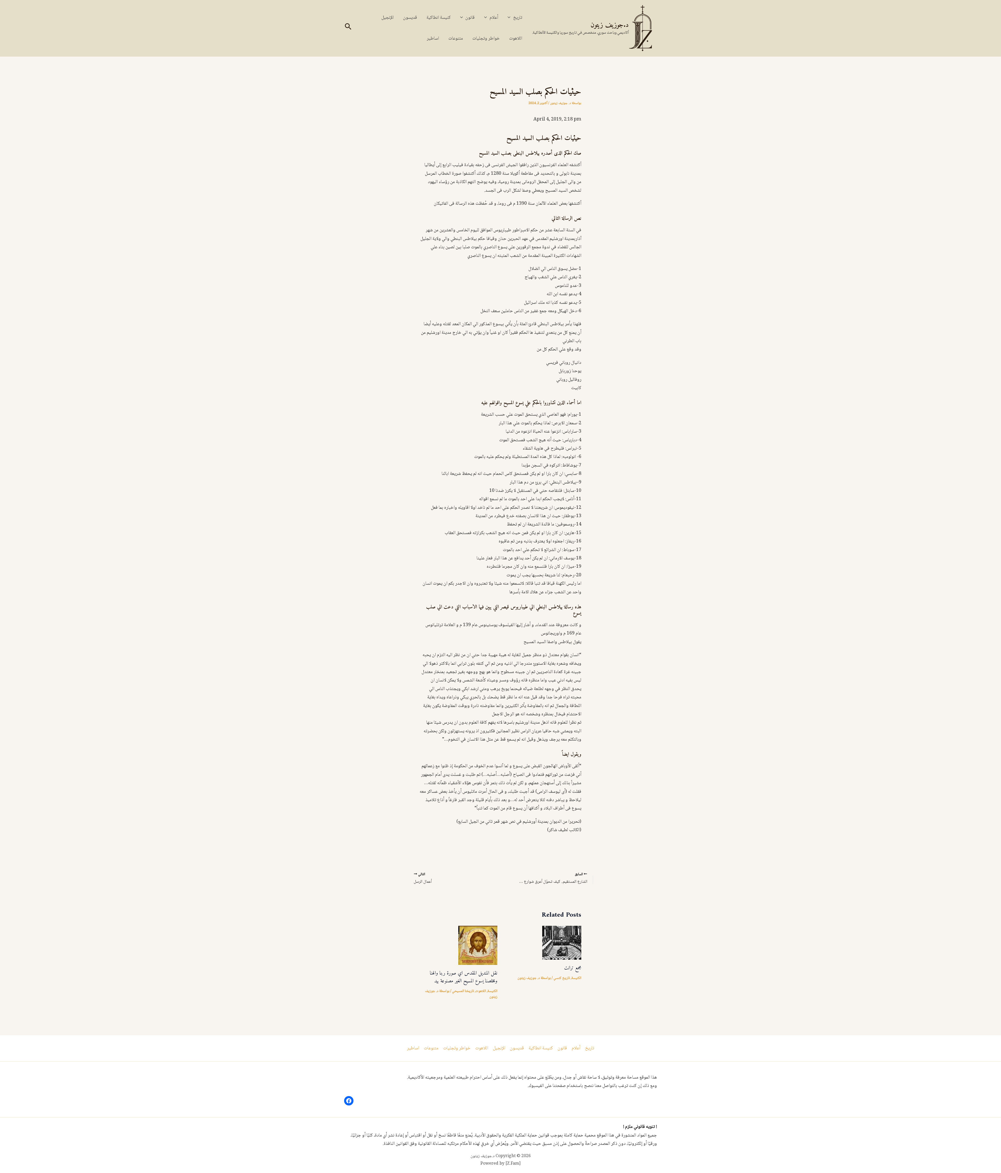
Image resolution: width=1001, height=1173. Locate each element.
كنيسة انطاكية (438, 18)
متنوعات (455, 39)
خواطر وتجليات (486, 39)
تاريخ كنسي (561, 978)
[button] (510, 17)
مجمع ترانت (572, 968)
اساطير (433, 39)
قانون (470, 18)
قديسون (410, 18)
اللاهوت (515, 39)
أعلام (494, 18)
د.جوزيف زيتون (609, 25)
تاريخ (517, 18)
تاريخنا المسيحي (463, 991)
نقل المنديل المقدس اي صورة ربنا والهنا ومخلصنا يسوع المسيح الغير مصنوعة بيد (463, 977)
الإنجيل (387, 18)
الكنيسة (576, 978)
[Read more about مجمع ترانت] (561, 943)
